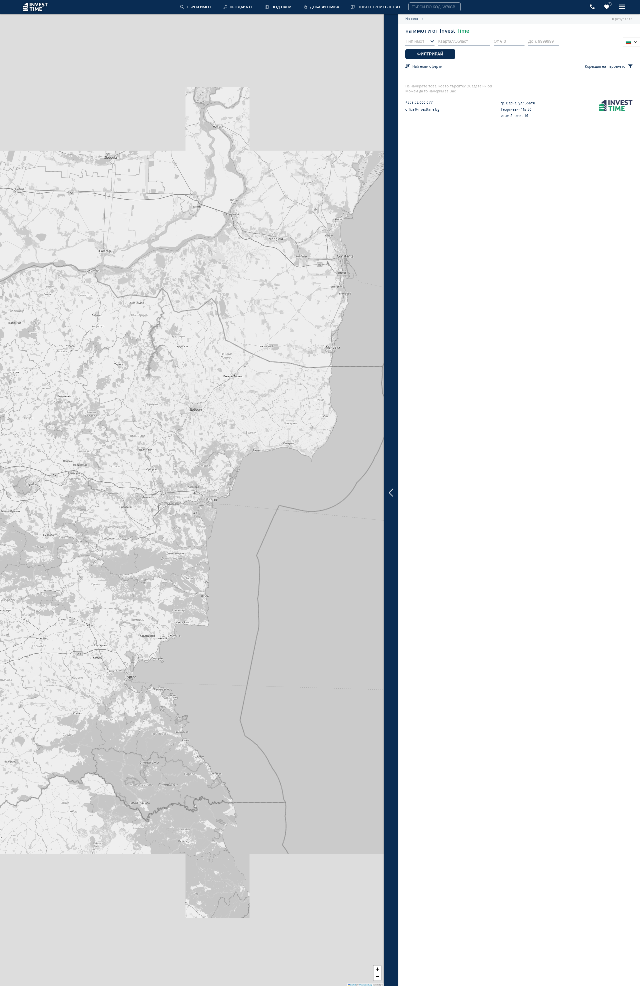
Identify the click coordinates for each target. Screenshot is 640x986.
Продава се (241, 6)
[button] (377, 969)
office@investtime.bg (422, 109)
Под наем (282, 6)
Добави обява (324, 6)
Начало (411, 18)
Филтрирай (430, 54)
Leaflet (353, 984)
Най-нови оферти (427, 66)
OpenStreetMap (365, 984)
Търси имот (199, 6)
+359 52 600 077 (418, 102)
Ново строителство (379, 6)
